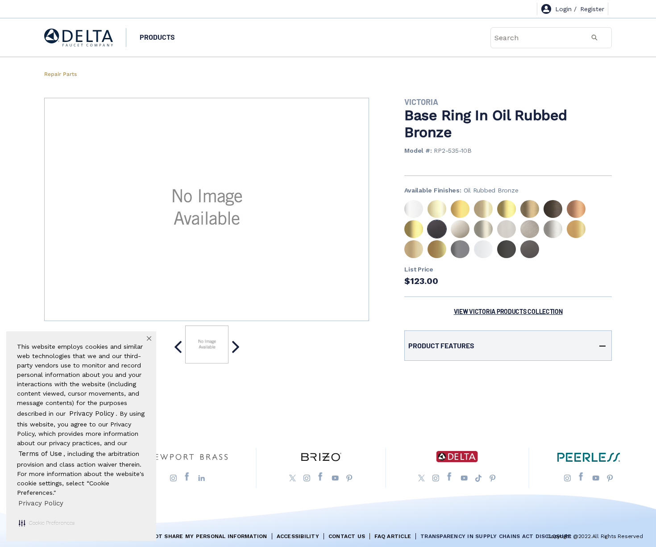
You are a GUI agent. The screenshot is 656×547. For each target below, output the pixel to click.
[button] (46, 523)
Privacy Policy (40, 503)
